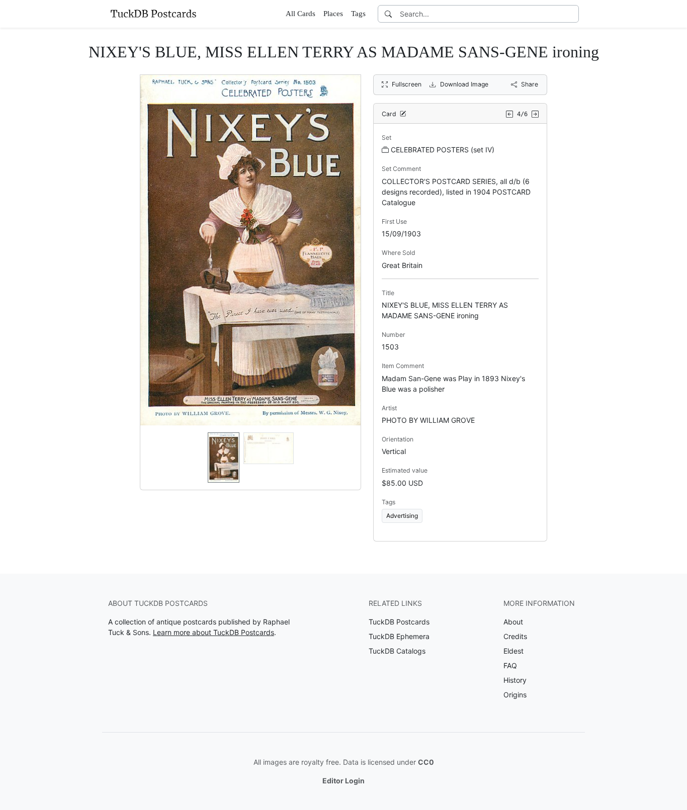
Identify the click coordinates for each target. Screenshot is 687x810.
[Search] (388, 14)
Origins (515, 694)
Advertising (402, 515)
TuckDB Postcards (399, 621)
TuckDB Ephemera (399, 636)
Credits (515, 636)
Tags (358, 14)
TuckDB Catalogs (397, 651)
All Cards (300, 14)
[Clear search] (571, 14)
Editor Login (343, 780)
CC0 (426, 762)
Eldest (513, 651)
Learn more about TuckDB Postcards (213, 632)
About (513, 621)
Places (333, 14)
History (515, 680)
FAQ (510, 665)
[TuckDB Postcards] (153, 13)
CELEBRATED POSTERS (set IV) (442, 149)
